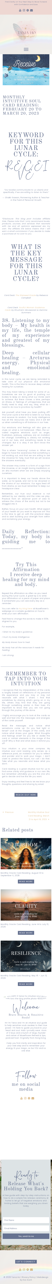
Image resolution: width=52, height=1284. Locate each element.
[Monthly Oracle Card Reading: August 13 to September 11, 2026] (26, 853)
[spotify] (28, 10)
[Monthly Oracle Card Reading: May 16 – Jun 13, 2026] (26, 956)
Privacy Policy (28, 1277)
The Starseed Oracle (25, 295)
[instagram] (24, 10)
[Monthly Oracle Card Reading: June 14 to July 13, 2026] (26, 905)
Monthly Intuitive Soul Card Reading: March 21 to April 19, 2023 (38, 816)
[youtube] (20, 10)
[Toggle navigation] (26, 50)
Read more (26, 881)
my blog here (25, 608)
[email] (31, 10)
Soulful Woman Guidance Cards (25, 308)
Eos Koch (27, 1280)
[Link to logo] (26, 30)
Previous (9, 812)
